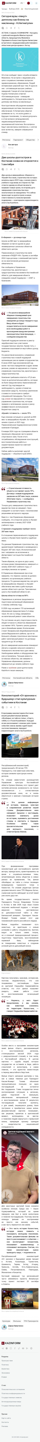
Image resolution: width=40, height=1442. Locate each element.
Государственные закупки (11, 1406)
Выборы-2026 (14, 9)
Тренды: (4, 9)
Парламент (18, 140)
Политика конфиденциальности (13, 1393)
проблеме (13, 668)
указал (7, 399)
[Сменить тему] (30, 3)
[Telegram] (11, 28)
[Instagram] (3, 28)
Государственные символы (12, 1398)
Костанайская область (22, 678)
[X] (19, 28)
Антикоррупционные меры (11, 1402)
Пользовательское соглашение (13, 1389)
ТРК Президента (31, 1321)
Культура (6, 1321)
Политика (5, 1365)
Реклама (5, 1426)
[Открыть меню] (36, 3)
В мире (4, 1377)
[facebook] (15, 1348)
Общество (30, 140)
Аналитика (5, 1369)
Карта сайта (6, 1418)
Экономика (6, 1373)
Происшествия (7, 1361)
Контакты (5, 1422)
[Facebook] (15, 28)
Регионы (6, 140)
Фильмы (17, 1321)
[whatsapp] (7, 28)
